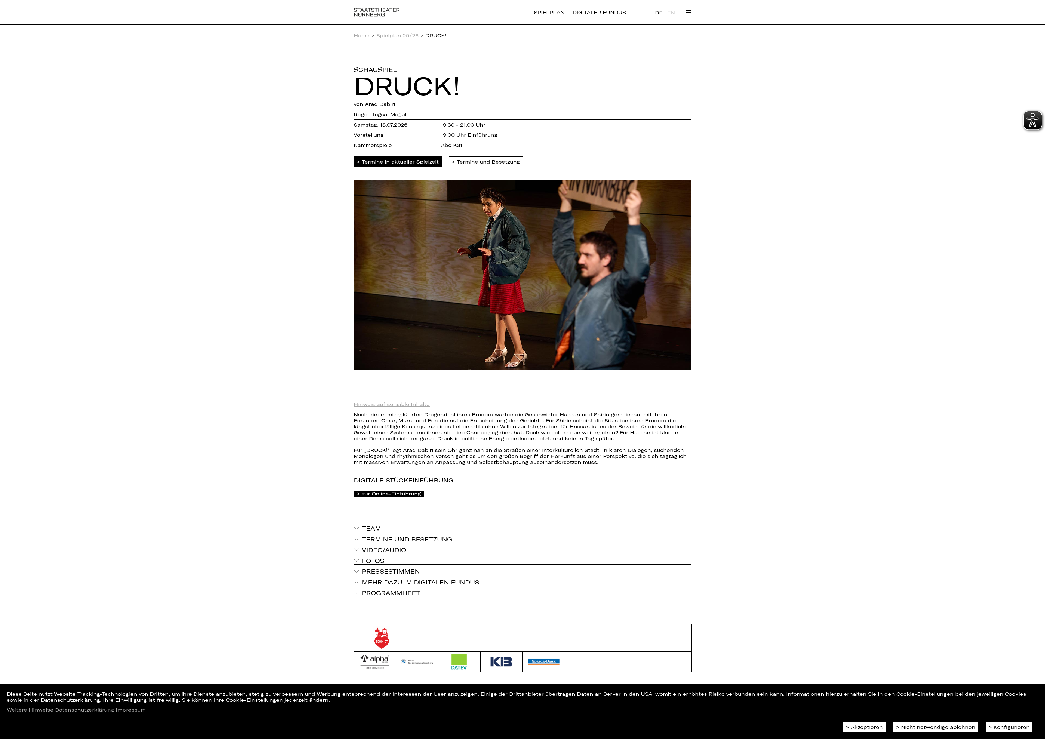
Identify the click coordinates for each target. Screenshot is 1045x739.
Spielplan (549, 12)
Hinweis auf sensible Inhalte (392, 404)
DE (659, 12)
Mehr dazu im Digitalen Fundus (420, 582)
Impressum (131, 710)
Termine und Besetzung (488, 162)
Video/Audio (384, 549)
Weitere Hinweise (30, 710)
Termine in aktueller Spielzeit (400, 162)
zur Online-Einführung (391, 494)
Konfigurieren (1012, 727)
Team (371, 528)
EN (671, 12)
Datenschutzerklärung (84, 710)
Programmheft (391, 592)
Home (362, 35)
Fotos (373, 560)
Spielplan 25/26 (397, 35)
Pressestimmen (391, 571)
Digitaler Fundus (599, 12)
